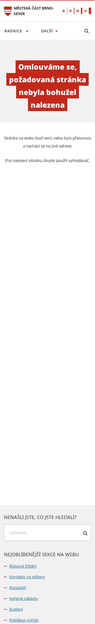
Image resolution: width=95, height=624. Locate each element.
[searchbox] (47, 532)
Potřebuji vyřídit (24, 620)
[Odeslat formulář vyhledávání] (85, 533)
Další (47, 30)
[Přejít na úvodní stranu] (8, 10)
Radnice (13, 30)
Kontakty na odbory (27, 576)
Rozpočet (17, 587)
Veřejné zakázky (23, 598)
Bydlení (16, 609)
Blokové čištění (23, 566)
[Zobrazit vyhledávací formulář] (86, 30)
